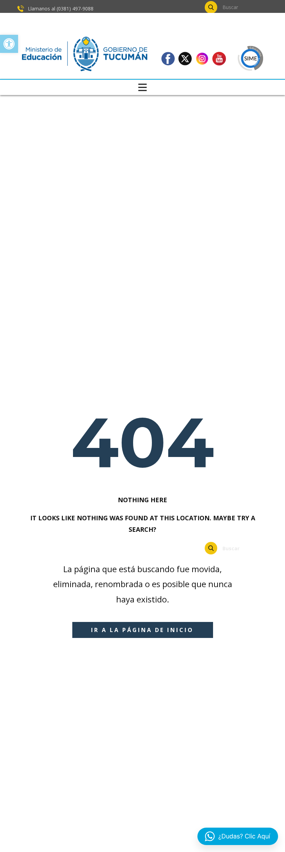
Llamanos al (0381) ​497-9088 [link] (59, 8)
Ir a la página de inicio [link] (142, 630)
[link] (9, 44)
